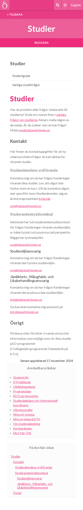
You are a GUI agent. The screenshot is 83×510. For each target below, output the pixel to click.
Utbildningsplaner (24, 386)
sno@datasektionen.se (34, 130)
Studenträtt (21, 377)
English (76, 5)
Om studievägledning (26, 424)
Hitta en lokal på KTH (26, 419)
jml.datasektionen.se (24, 312)
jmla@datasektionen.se (26, 299)
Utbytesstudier (23, 410)
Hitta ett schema (23, 414)
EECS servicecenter (25, 396)
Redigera (41, 42)
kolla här (44, 198)
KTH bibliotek (22, 382)
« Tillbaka (15, 14)
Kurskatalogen (22, 428)
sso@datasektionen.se (25, 244)
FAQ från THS (22, 433)
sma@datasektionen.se (26, 270)
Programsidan (22, 391)
